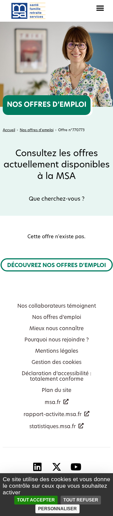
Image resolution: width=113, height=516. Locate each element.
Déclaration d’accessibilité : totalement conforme (56, 376)
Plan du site (56, 390)
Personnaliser (57, 508)
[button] (84, 8)
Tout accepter (36, 500)
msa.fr (53, 402)
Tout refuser (80, 500)
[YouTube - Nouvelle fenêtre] (75, 466)
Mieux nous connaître (56, 329)
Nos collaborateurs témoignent (56, 306)
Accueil (9, 130)
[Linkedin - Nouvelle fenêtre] (37, 466)
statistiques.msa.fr (52, 427)
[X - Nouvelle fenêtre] (56, 466)
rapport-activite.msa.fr (52, 414)
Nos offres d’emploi (56, 317)
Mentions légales (56, 351)
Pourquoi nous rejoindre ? (56, 340)
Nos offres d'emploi (36, 130)
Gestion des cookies (56, 362)
